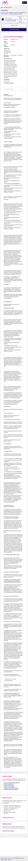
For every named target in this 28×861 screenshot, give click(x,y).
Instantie (6, 39)
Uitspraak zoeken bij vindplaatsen (11, 789)
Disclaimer (9, 859)
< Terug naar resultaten (14, 29)
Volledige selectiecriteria (8, 817)
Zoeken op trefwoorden (9, 784)
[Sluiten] (25, 19)
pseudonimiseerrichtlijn (11, 20)
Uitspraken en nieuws (8, 7)
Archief (6, 859)
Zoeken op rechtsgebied (9, 786)
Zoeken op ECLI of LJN (9, 785)
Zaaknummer (7, 48)
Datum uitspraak (6, 42)
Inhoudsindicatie (7, 58)
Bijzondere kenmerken (6, 56)
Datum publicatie (6, 45)
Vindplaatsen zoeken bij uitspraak (11, 788)
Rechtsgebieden (7, 51)
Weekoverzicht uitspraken (8, 830)
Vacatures (2, 859)
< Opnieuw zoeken (14, 25)
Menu (24, 2)
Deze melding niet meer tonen (20, 19)
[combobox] (14, 89)
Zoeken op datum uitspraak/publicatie (12, 782)
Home (2, 7)
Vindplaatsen (7, 79)
